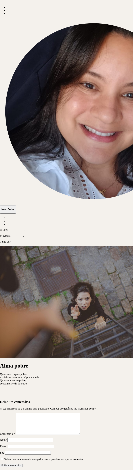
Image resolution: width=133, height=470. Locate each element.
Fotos (10, 13)
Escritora (12, 10)
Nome (3, 439)
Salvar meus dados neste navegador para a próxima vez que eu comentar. (44, 459)
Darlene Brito (16, 229)
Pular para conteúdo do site (15, 1)
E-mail (3, 446)
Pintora (11, 7)
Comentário (7, 433)
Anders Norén (18, 241)
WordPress (17, 235)
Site (2, 452)
